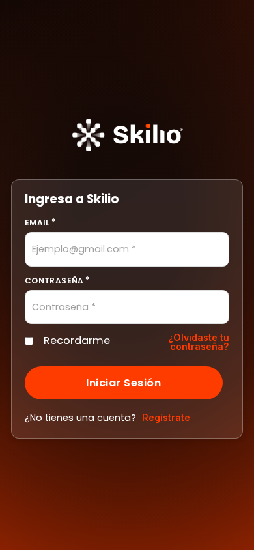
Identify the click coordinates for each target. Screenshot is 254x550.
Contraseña (54, 280)
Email (37, 222)
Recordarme (74, 340)
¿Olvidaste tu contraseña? (198, 342)
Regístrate (166, 417)
